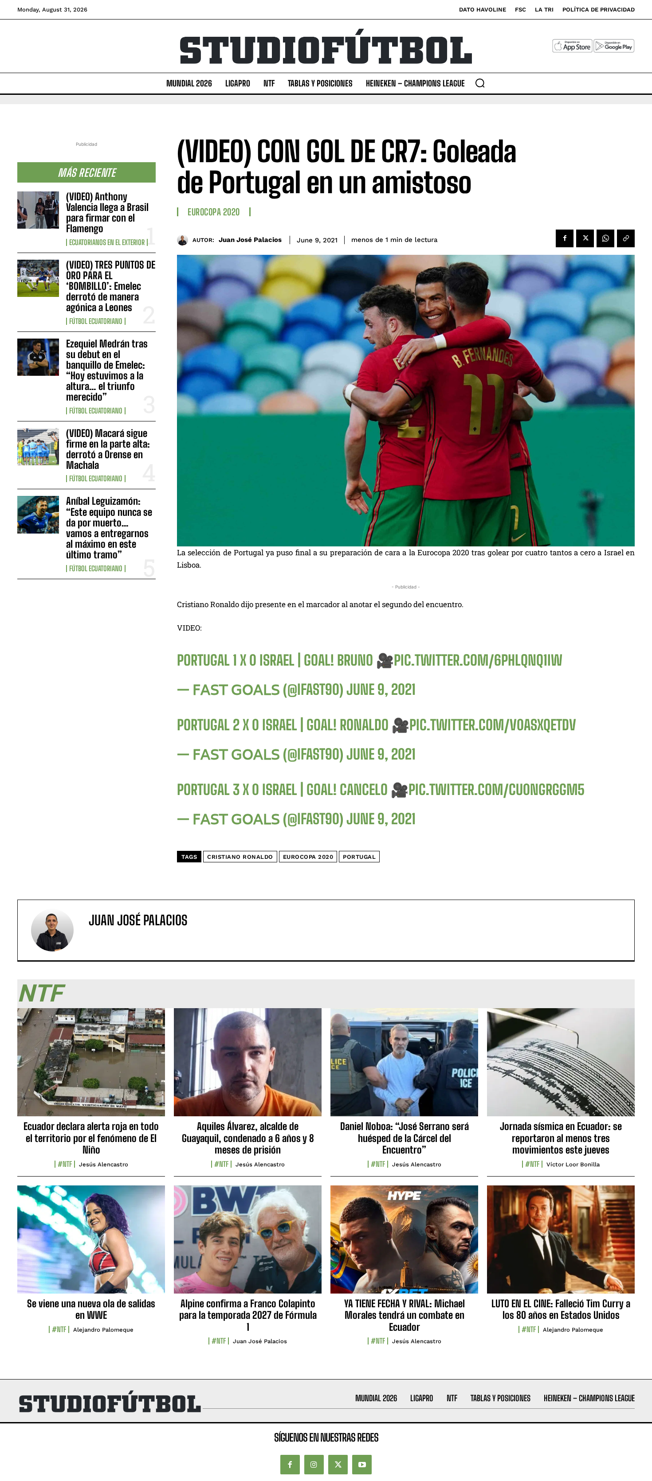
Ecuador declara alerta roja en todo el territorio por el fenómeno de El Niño (91, 1138)
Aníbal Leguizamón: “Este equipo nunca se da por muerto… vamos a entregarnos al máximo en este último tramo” (109, 528)
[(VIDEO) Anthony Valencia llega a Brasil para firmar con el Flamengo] (38, 210)
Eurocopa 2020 (214, 211)
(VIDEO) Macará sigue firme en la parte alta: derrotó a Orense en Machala (108, 449)
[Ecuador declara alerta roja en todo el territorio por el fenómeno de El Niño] (91, 1067)
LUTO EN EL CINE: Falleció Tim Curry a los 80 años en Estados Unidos (560, 1309)
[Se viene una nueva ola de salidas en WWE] (91, 1244)
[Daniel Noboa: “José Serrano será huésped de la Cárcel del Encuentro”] (404, 1067)
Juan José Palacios (250, 240)
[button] (480, 83)
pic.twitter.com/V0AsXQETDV (492, 725)
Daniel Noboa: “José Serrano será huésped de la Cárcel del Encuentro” (404, 1138)
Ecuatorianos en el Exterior (107, 242)
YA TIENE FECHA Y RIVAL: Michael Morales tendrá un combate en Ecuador (404, 1315)
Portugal (359, 857)
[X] (585, 238)
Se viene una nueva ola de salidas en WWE (91, 1309)
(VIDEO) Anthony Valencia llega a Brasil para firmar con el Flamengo (107, 213)
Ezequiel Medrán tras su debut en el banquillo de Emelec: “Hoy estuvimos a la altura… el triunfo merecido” (107, 370)
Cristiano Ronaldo (240, 857)
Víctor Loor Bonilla (573, 1164)
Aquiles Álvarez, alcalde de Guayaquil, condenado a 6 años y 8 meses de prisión (248, 1138)
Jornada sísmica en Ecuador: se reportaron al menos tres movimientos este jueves (561, 1138)
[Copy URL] (626, 238)
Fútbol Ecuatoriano (95, 321)
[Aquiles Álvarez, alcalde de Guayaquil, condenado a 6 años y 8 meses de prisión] (248, 1067)
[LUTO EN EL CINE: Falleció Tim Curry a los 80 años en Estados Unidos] (561, 1244)
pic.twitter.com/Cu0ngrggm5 (496, 789)
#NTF (65, 1164)
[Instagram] (314, 1464)
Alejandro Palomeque (103, 1329)
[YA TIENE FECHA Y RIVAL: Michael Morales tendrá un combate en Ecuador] (404, 1244)
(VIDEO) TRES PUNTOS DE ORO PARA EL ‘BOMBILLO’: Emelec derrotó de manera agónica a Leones (110, 286)
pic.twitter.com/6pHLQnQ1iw (478, 660)
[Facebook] (564, 238)
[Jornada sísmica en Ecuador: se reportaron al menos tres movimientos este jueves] (561, 1067)
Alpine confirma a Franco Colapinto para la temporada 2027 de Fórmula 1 (248, 1315)
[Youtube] (362, 1464)
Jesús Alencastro (103, 1164)
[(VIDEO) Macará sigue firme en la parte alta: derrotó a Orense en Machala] (38, 446)
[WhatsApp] (605, 238)
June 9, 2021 (381, 689)
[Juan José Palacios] (184, 240)
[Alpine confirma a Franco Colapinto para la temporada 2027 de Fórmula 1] (248, 1244)
